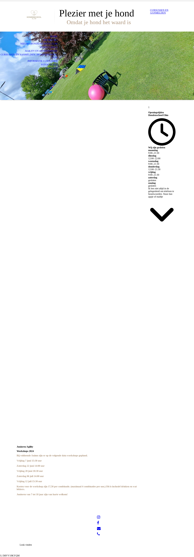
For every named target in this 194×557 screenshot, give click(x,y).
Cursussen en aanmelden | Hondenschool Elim (29, 56)
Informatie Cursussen (42, 61)
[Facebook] (98, 523)
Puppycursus (48, 47)
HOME (53, 36)
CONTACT (51, 68)
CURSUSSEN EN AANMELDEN (159, 11)
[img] (34, 15)
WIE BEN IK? (50, 40)
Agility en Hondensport (41, 51)
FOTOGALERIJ (49, 64)
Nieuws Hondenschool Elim (38, 43)
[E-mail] (99, 528)
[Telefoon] (98, 534)
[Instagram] (98, 517)
